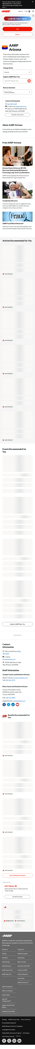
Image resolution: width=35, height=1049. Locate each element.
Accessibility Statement (9, 1023)
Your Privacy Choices (8, 1036)
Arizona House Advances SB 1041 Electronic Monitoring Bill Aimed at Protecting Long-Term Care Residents (16, 170)
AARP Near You (6, 974)
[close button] (33, 15)
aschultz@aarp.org (19, 701)
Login (26, 11)
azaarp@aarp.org (20, 106)
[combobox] (17, 80)
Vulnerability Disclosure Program (11, 1033)
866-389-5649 (12, 104)
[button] (33, 11)
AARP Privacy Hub (13, 1019)
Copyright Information (8, 1029)
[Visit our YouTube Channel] (17, 704)
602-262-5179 (10, 680)
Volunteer (5, 957)
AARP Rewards (6, 966)
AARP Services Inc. (23, 982)
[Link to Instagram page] (14, 1041)
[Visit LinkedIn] (19, 1041)
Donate (4, 953)
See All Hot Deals (17, 896)
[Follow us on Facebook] (4, 704)
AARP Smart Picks (7, 970)
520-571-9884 (10, 698)
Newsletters (21, 957)
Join (17, 29)
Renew (17, 34)
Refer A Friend (22, 962)
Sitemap (4, 1019)
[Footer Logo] (17, 935)
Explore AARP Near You (11, 77)
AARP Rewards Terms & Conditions (12, 1026)
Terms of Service (26, 1019)
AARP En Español (23, 953)
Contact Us (21, 949)
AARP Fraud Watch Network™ (13, 223)
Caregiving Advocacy (10, 201)
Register (20, 11)
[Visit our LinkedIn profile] (13, 704)
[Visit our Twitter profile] (8, 704)
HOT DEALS (9, 886)
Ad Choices (26, 1033)
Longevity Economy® (8, 1011)
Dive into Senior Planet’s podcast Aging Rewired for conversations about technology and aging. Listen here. (12, 4)
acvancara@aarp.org (21, 678)
